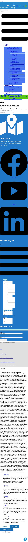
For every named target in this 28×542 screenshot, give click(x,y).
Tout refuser (4, 526)
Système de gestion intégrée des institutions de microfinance (13, 49)
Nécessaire (6, 474)
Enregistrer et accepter (6, 529)
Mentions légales (4, 354)
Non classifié (6, 516)
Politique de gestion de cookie (6, 358)
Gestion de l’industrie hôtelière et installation (15, 69)
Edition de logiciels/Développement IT (13, 87)
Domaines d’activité (7, 310)
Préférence (6, 505)
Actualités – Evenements (10, 92)
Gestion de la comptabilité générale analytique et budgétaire (17, 65)
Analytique (6, 496)
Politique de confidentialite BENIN (7, 362)
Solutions (5, 280)
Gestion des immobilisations (13, 56)
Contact (5, 317)
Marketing (6, 485)
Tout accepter (14, 526)
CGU (1, 350)
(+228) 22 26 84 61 (13, 7)
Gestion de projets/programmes (14, 62)
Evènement (11, 99)
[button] (14, 27)
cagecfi (1, 1)
